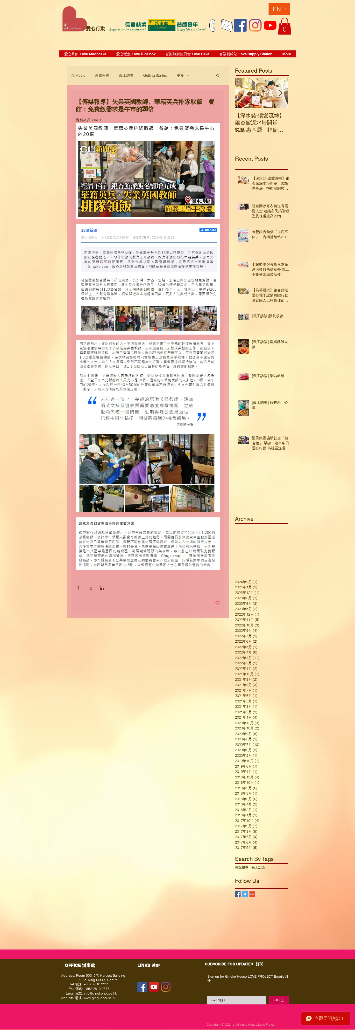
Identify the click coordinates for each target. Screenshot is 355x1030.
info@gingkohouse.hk (100, 993)
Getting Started (155, 75)
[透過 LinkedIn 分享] (101, 588)
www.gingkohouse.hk (100, 998)
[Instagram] (255, 25)
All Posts (78, 75)
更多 (180, 75)
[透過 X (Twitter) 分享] (90, 588)
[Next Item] (280, 93)
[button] (284, 26)
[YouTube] (270, 25)
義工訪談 (126, 75)
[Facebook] (240, 25)
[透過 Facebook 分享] (78, 588)
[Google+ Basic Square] (252, 894)
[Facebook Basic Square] (238, 894)
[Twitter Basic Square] (245, 894)
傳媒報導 (102, 75)
